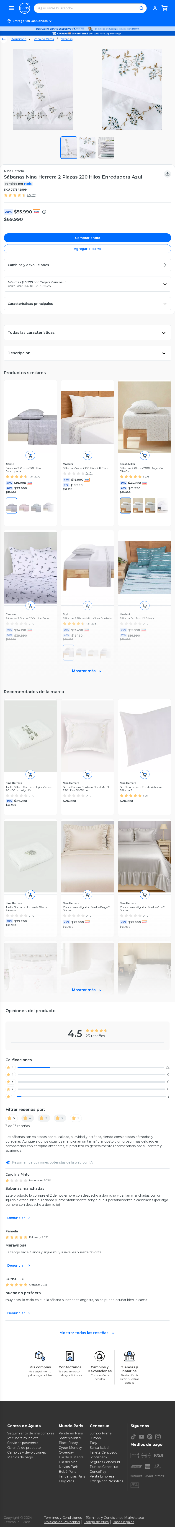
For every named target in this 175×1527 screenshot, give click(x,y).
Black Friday (68, 1443)
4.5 (29, 195)
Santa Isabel (99, 1448)
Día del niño (68, 1462)
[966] (125, 505)
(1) (146, 795)
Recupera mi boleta (23, 1438)
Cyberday (66, 1452)
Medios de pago (20, 1457)
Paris (28, 183)
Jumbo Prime (101, 1433)
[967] (150, 505)
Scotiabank (98, 1457)
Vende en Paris (71, 1433)
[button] (87, 21)
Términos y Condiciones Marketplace (115, 1518)
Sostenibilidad (70, 1438)
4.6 (30, 476)
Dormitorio (18, 39)
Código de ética (96, 1522)
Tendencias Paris (72, 1476)
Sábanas (66, 39)
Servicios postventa (22, 1443)
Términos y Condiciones (63, 1518)
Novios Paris (68, 1467)
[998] (36, 505)
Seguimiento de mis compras (30, 1433)
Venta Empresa (102, 1476)
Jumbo (95, 1438)
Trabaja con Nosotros (106, 1481)
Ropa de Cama (44, 39)
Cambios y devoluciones (26, 1452)
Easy (93, 1443)
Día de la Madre (71, 1457)
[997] (23, 505)
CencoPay (98, 1472)
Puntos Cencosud (104, 1467)
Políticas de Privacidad (62, 1522)
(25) (33, 195)
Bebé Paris (67, 1472)
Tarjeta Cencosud (103, 1452)
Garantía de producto (24, 1448)
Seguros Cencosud (105, 1462)
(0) (91, 473)
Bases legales (123, 1522)
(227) (36, 476)
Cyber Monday (70, 1448)
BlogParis (66, 1481)
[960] (11, 505)
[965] (138, 505)
